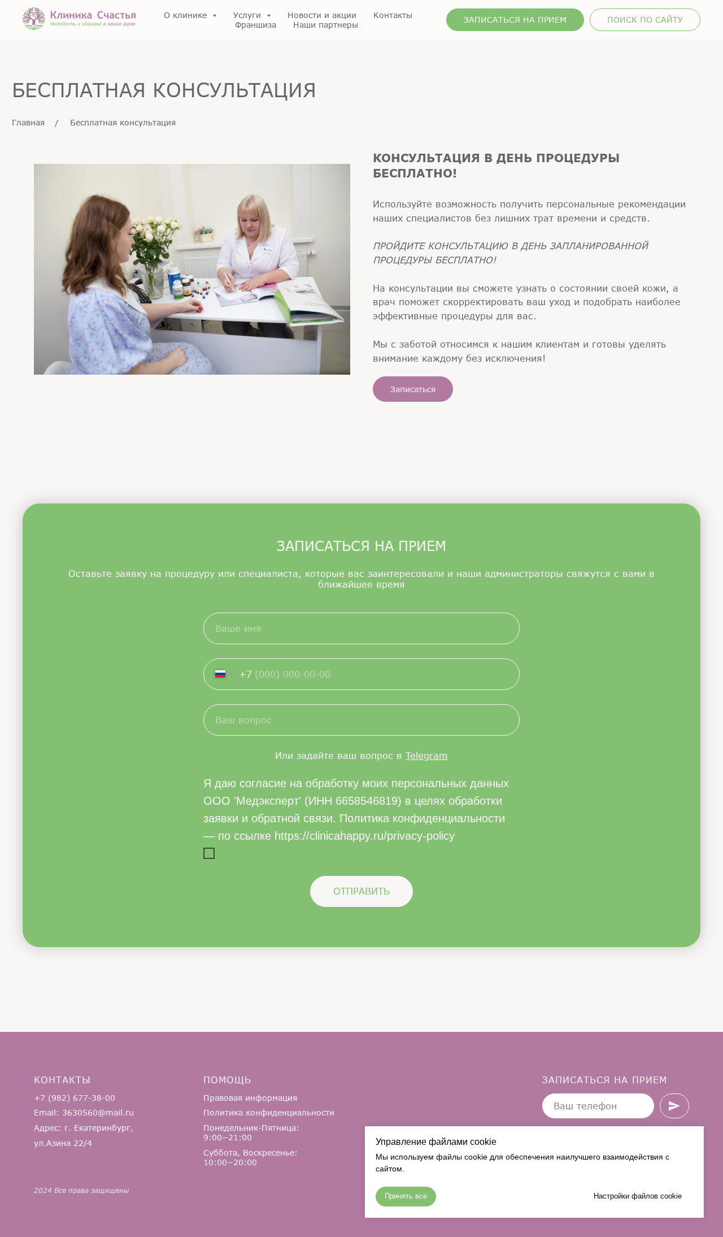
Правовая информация (250, 1098)
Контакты (392, 15)
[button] (515, 19)
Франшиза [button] (255, 24)
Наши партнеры (325, 24)
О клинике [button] (187, 15)
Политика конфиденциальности (268, 1112)
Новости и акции (322, 15)
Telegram (427, 755)
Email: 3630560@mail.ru (84, 1112)
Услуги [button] (248, 15)
